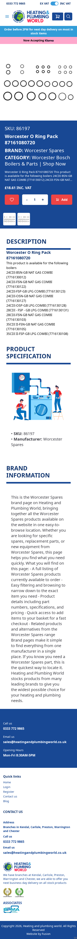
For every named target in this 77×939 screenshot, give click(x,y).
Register (8, 792)
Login (6, 787)
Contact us (10, 796)
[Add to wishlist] (12, 200)
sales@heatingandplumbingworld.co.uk (35, 742)
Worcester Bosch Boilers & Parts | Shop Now (37, 160)
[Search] (68, 16)
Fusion (46, 934)
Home (7, 782)
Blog (6, 801)
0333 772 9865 (15, 3)
